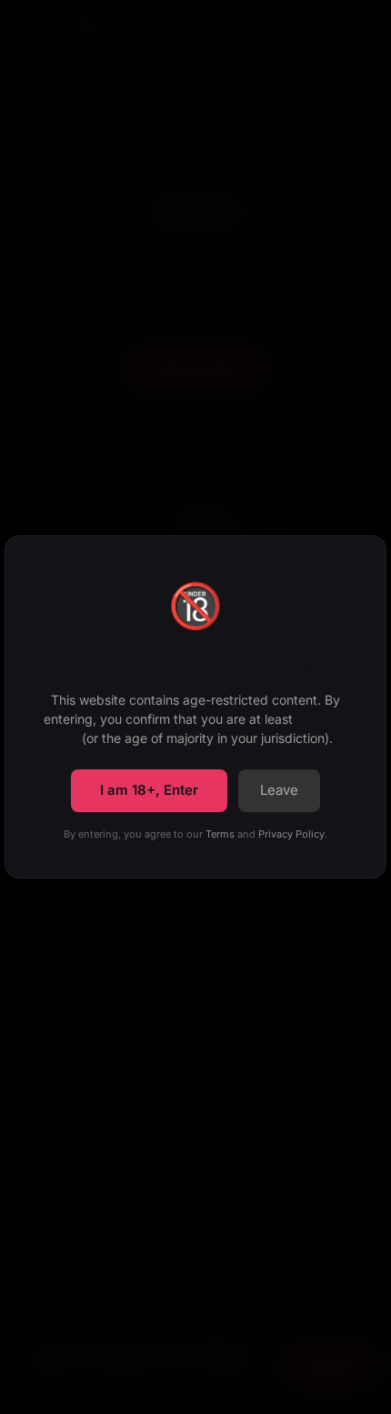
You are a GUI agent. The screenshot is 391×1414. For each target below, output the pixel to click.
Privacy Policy (291, 834)
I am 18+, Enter (149, 790)
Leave (279, 790)
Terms (220, 834)
